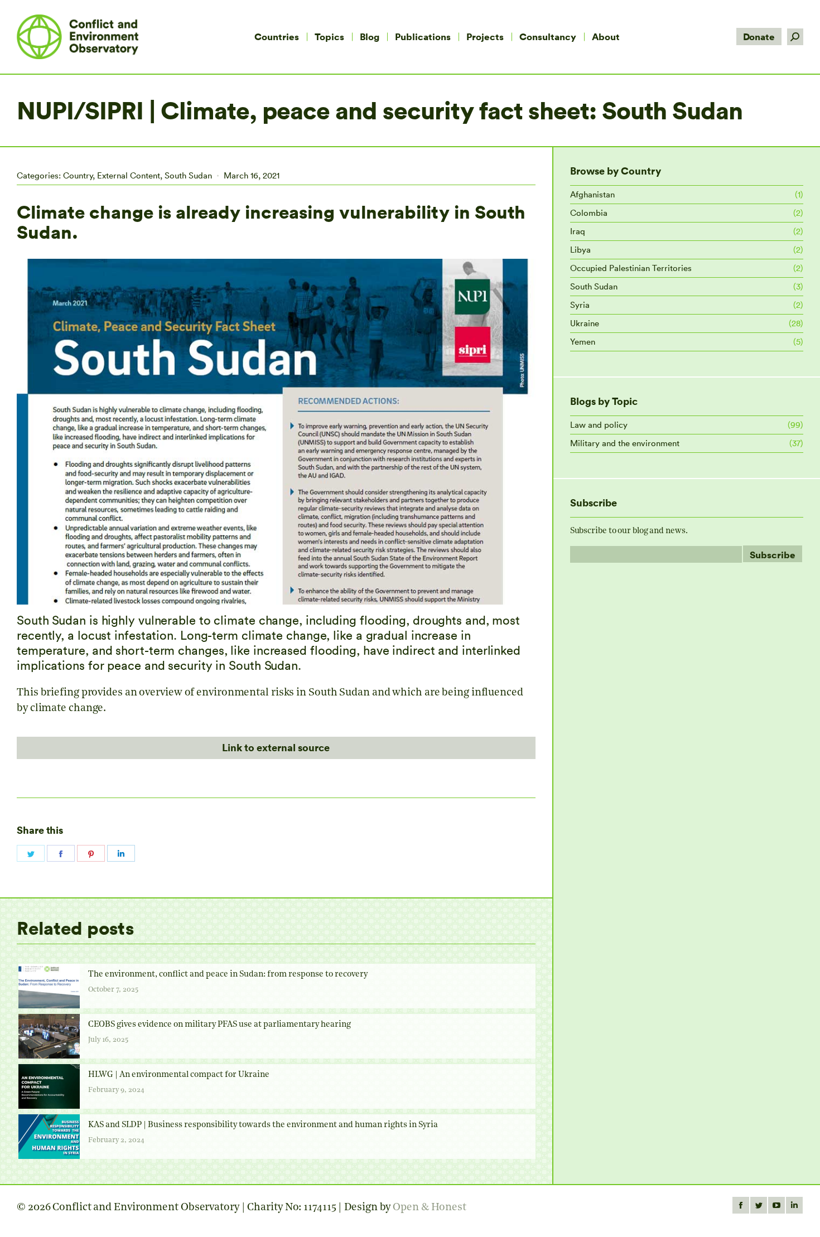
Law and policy (599, 424)
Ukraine (584, 323)
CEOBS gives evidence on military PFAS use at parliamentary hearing (219, 1025)
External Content (128, 175)
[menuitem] (276, 37)
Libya (580, 249)
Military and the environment (624, 443)
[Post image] (49, 986)
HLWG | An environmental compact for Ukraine (178, 1075)
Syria (580, 304)
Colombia (588, 212)
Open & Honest (429, 1207)
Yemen (582, 341)
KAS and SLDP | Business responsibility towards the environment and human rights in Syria (263, 1125)
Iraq (577, 231)
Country (78, 175)
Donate (759, 36)
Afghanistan (592, 194)
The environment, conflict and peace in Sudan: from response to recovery (228, 974)
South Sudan (188, 175)
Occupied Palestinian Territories (631, 268)
